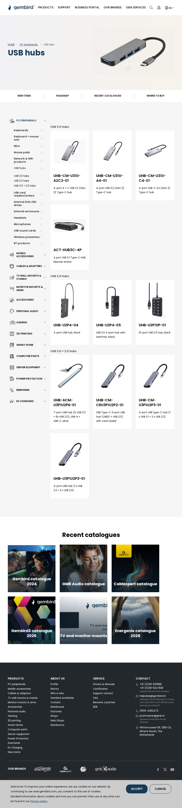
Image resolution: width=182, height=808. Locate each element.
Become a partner (104, 702)
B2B (95, 707)
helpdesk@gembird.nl (153, 696)
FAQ (95, 698)
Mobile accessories (19, 689)
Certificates (100, 689)
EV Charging (15, 747)
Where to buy (155, 95)
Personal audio (17, 711)
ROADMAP (62, 95)
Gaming (12, 716)
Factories (56, 711)
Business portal (87, 7)
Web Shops (57, 720)
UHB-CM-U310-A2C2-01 (67, 178)
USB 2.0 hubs (21, 180)
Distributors (57, 725)
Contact (55, 702)
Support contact (103, 693)
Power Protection (18, 738)
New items (24, 95)
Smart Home (15, 725)
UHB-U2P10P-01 (152, 325)
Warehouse (57, 707)
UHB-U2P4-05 (108, 325)
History (54, 689)
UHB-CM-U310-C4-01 (152, 178)
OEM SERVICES (136, 7)
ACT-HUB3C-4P (67, 249)
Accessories (15, 707)
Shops (54, 716)
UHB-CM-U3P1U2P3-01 (150, 402)
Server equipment (19, 734)
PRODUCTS (45, 7)
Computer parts (17, 729)
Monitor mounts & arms (22, 702)
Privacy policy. (39, 801)
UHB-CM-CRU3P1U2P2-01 (110, 402)
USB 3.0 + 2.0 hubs (25, 185)
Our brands (113, 7)
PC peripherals (28, 44)
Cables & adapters (19, 693)
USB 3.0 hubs (21, 176)
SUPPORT (64, 7)
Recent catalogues (107, 95)
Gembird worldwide (62, 698)
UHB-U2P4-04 (65, 325)
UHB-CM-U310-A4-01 (109, 178)
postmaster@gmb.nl (152, 715)
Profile (54, 684)
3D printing (14, 720)
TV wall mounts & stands (23, 698)
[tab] (27, 120)
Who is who (57, 693)
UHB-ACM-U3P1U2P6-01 (64, 402)
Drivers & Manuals (104, 684)
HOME (11, 44)
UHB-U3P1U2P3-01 (69, 478)
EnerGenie (14, 743)
